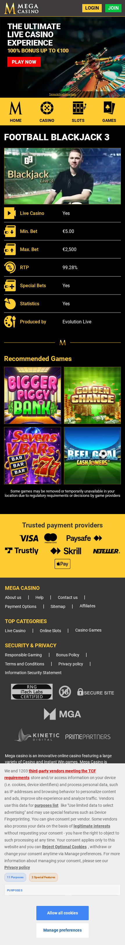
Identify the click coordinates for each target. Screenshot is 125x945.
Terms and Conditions (24, 664)
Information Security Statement (33, 672)
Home (16, 120)
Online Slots (50, 630)
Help (39, 597)
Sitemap (58, 606)
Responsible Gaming (23, 655)
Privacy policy (70, 664)
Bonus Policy (67, 655)
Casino (47, 120)
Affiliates (87, 606)
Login (92, 8)
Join (113, 8)
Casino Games (88, 630)
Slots (78, 120)
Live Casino (15, 630)
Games (109, 120)
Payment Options (20, 606)
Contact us (68, 597)
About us (13, 597)
